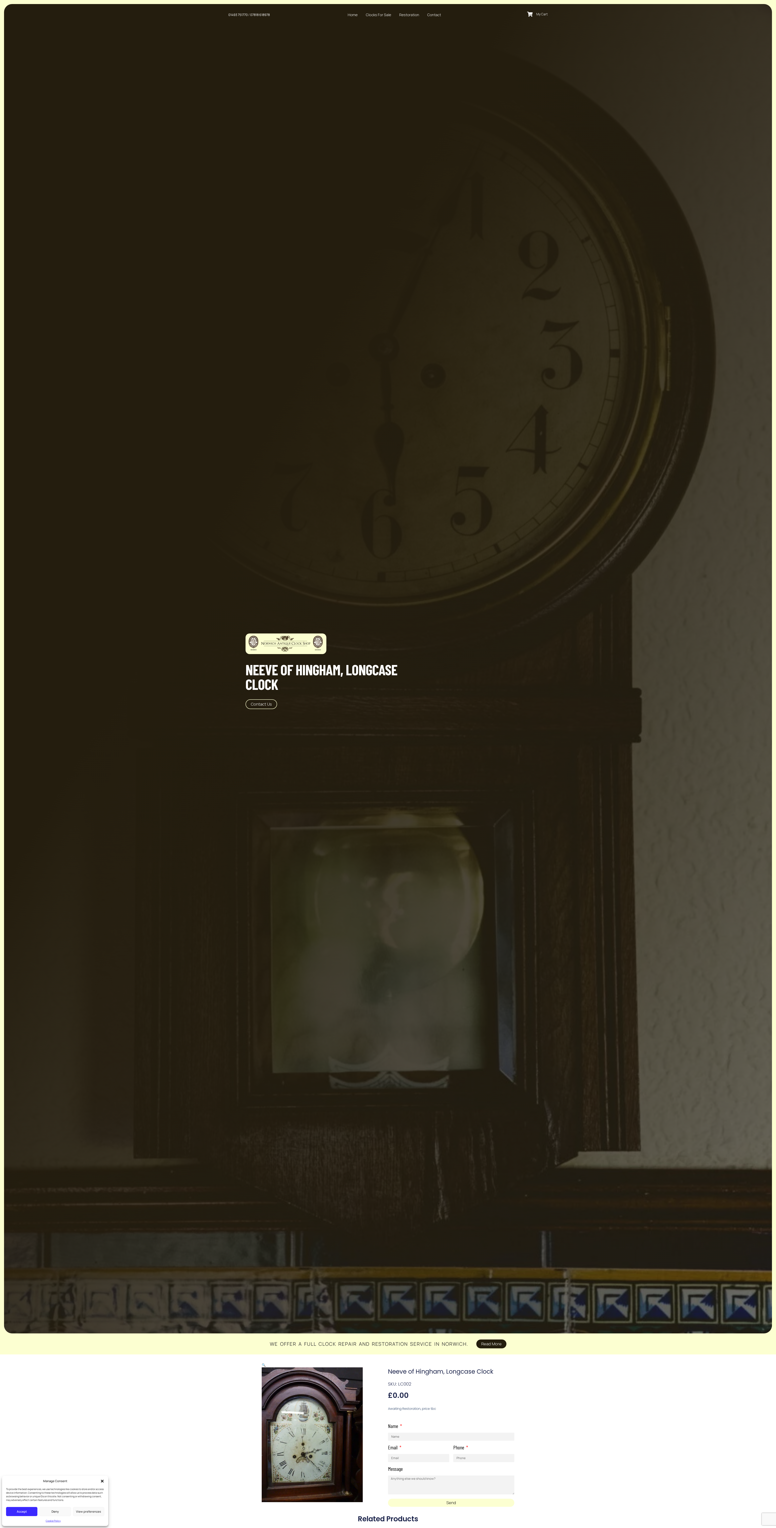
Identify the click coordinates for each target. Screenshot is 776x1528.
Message (395, 1469)
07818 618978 (260, 15)
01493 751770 (238, 15)
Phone (459, 1447)
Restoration (409, 14)
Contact (434, 14)
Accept (22, 1511)
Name (393, 1426)
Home (353, 14)
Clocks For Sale (378, 14)
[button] (102, 1481)
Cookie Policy (53, 1521)
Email (393, 1447)
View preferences (88, 1511)
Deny (55, 1511)
